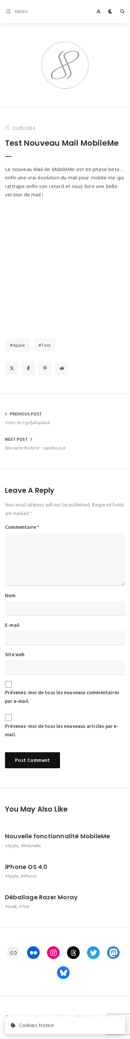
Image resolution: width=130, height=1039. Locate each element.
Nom (10, 595)
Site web (15, 654)
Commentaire (22, 527)
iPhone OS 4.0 (26, 867)
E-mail (12, 625)
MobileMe (32, 846)
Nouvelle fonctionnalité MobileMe (57, 836)
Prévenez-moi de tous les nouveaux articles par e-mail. (62, 730)
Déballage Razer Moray (41, 897)
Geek (12, 906)
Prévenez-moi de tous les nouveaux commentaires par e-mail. (62, 696)
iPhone (30, 876)
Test (45, 345)
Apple (19, 345)
